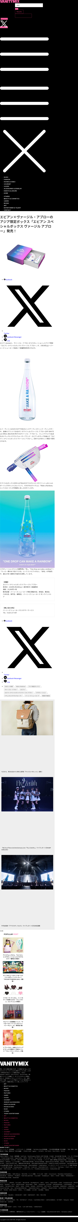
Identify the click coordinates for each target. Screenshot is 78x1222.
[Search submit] (16, 9)
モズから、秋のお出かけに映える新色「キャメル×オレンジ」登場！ (22, 772)
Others (6, 1111)
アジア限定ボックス (34, 686)
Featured (7, 1093)
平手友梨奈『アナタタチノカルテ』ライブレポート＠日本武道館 (20, 926)
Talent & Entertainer (11, 1113)
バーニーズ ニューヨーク (32, 696)
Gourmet (7, 1100)
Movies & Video (9, 1106)
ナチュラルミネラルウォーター (13, 696)
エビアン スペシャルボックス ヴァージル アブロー (19, 693)
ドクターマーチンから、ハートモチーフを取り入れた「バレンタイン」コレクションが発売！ (13, 1000)
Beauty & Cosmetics (11, 1086)
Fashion (6, 1090)
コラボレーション (41, 693)
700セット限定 (9, 686)
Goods (6, 1097)
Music (6, 1109)
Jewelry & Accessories (12, 1102)
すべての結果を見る (23, 16)
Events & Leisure (9, 1104)
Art (5, 1084)
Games (6, 1095)
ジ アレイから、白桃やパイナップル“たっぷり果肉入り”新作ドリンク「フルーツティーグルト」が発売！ (13, 1050)
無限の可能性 (46, 696)
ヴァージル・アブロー (11, 689)
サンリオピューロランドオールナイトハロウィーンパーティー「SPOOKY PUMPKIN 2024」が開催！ (13, 978)
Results (19, 12)
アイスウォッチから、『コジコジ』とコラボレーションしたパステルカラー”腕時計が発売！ (13, 957)
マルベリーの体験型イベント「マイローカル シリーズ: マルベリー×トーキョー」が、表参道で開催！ (13, 1024)
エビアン (22, 689)
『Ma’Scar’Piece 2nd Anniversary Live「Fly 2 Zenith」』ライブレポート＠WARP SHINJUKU (26, 849)
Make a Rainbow (20, 686)
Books (6, 1088)
